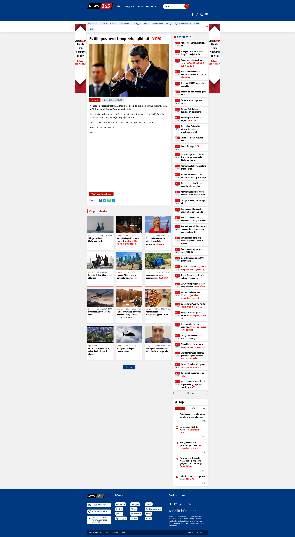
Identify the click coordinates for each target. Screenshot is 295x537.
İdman (149, 504)
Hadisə (104, 23)
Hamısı (129, 367)
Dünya (169, 23)
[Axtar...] (186, 6)
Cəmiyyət (137, 23)
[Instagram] (201, 14)
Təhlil (90, 29)
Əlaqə (119, 6)
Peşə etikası (151, 6)
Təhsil (196, 23)
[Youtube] (206, 14)
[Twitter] (197, 14)
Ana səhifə (92, 23)
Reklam (140, 6)
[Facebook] (192, 14)
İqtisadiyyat (124, 23)
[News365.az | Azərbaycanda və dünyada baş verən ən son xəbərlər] (100, 6)
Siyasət (113, 23)
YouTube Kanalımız (101, 194)
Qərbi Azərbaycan (183, 23)
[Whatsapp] (109, 200)
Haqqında (129, 6)
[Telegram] (113, 200)
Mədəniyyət (158, 23)
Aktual (146, 23)
